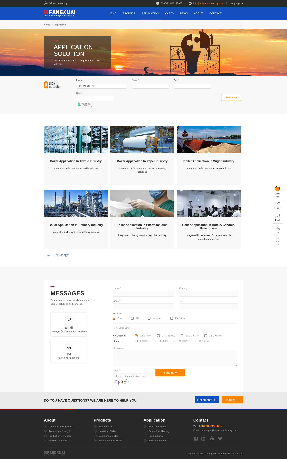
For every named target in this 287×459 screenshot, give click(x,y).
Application (154, 420)
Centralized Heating (158, 431)
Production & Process (60, 436)
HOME (112, 13)
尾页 (66, 255)
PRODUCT (129, 13)
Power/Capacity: (121, 327)
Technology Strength (59, 431)
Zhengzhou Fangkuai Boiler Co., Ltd (224, 453)
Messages (118, 348)
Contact (200, 420)
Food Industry (155, 436)
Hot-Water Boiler (107, 431)
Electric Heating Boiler (110, 440)
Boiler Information (157, 440)
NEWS (184, 13)
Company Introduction (60, 426)
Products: (118, 313)
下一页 (59, 255)
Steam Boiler (105, 426)
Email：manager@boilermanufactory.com (215, 430)
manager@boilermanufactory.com (69, 331)
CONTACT (215, 13)
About (49, 420)
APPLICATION (150, 13)
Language (235, 3)
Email (116, 301)
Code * (79, 93)
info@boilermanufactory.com (208, 3)
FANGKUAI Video (58, 440)
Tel (180, 301)
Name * (135, 80)
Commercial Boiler (108, 436)
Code (116, 370)
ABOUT (198, 13)
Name (117, 288)
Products (80, 80)
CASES (169, 13)
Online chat (205, 400)
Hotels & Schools (157, 426)
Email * (177, 80)
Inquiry (231, 400)
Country (183, 288)
